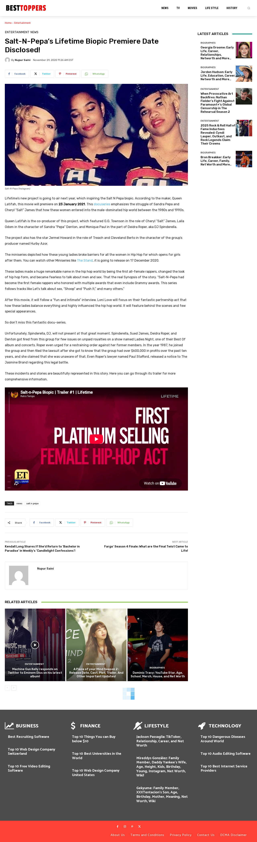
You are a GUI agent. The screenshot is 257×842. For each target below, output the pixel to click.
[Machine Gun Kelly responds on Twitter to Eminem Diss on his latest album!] (35, 645)
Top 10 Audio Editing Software (226, 754)
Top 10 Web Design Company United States (95, 773)
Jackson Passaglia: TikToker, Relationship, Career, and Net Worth (160, 741)
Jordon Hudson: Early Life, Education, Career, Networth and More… (218, 75)
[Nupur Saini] (8, 60)
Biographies (157, 668)
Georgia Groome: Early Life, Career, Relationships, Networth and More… (217, 53)
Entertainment (22, 23)
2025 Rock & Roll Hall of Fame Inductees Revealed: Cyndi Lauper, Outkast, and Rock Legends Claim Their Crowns (218, 134)
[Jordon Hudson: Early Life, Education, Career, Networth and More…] (244, 74)
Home (8, 23)
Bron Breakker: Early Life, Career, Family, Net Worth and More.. (216, 160)
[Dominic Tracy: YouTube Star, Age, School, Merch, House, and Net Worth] (157, 645)
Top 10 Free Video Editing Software (29, 768)
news (19, 503)
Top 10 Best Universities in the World (96, 756)
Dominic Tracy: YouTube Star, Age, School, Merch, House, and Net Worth (158, 674)
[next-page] (13, 687)
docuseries (102, 204)
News (34, 32)
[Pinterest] (132, 826)
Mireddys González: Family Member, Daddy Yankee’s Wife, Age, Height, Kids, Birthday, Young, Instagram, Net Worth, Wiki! (161, 766)
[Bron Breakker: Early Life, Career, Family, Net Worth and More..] (244, 159)
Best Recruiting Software (28, 737)
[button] (248, 8)
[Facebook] (117, 826)
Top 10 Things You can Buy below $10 (93, 739)
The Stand (85, 260)
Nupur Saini (23, 60)
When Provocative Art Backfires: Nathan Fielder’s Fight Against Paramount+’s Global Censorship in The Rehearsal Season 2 (218, 103)
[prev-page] (7, 687)
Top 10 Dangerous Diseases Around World (223, 739)
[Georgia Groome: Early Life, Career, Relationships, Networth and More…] (244, 50)
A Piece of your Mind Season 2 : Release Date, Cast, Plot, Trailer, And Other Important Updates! (96, 672)
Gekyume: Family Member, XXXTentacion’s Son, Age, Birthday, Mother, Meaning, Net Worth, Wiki (162, 794)
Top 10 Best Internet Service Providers (224, 768)
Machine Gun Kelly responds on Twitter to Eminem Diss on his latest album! (35, 672)
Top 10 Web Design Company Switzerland (31, 752)
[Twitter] (139, 826)
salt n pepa (32, 503)
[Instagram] (124, 826)
